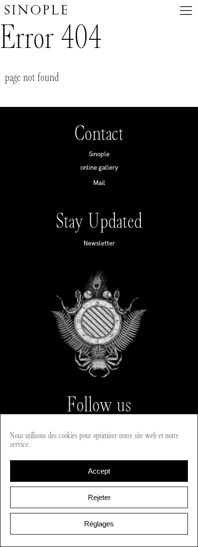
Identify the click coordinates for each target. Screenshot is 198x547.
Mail (99, 183)
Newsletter (99, 243)
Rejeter (99, 497)
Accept (99, 471)
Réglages (99, 524)
